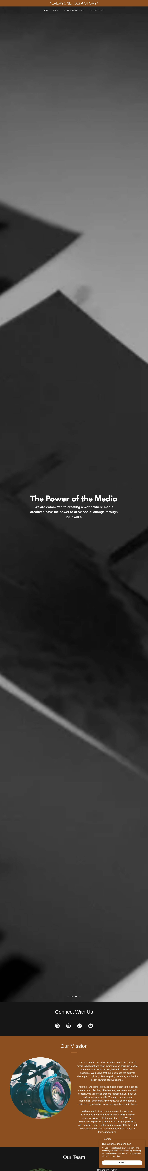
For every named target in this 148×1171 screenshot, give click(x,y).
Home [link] (46, 10)
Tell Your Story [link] (96, 10)
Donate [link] (56, 10)
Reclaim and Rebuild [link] (74, 10)
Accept (122, 1162)
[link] (57, 1026)
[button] (67, 996)
